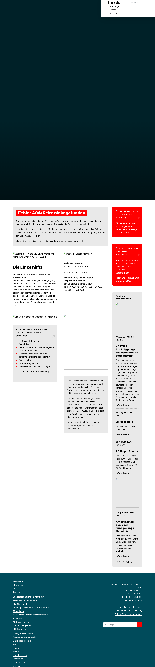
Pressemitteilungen (81, 229)
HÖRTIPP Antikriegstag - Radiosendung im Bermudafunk (127, 351)
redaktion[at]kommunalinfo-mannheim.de (80, 427)
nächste (128, 562)
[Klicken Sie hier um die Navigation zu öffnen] (150, 4)
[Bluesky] (18, 4)
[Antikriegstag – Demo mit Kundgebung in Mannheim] (127, 493)
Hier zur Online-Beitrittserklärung (33, 371)
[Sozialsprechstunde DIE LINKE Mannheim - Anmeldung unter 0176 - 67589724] (35, 255)
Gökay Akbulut (84, 411)
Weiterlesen (123, 405)
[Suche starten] (139, 624)
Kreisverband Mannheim (25, 600)
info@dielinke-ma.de (132, 600)
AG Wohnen (18, 611)
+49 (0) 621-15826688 (131, 597)
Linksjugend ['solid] (22, 641)
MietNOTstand (20, 604)
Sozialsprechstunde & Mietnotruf (29, 597)
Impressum (18, 659)
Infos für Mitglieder (22, 625)
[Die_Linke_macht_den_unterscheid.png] (35, 316)
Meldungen (53, 229)
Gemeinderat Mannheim (25, 637)
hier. (61, 232)
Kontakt (16, 644)
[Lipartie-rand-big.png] (127, 251)
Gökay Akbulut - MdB (23, 633)
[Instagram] (21, 4)
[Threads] (14, 4)
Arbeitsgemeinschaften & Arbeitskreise (31, 607)
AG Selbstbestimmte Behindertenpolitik (31, 615)
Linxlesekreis (124, 421)
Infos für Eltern (20, 655)
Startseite (18, 581)
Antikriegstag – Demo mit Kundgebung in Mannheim (125, 526)
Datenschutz (19, 662)
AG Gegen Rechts (127, 451)
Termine (113, 13)
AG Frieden (18, 618)
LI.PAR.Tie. (95, 404)
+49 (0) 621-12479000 (131, 594)
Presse (113, 10)
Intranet (16, 648)
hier (38, 236)
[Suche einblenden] (143, 4)
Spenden (17, 651)
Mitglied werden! (21, 629)
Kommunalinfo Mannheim (85, 381)
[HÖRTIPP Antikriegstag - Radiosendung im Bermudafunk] (127, 317)
